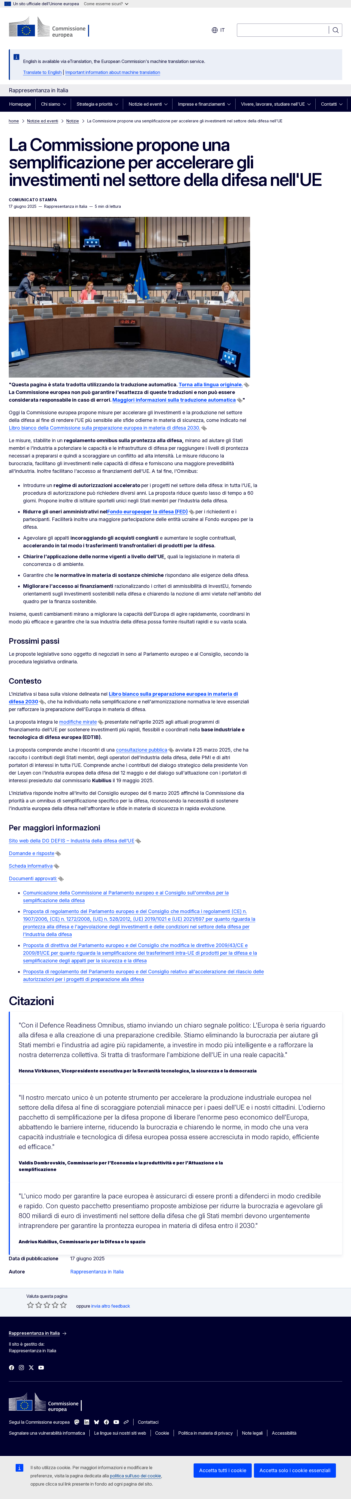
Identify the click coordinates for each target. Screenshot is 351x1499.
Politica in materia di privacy (205, 1433)
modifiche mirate (78, 722)
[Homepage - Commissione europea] (52, 27)
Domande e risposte (31, 853)
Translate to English (42, 72)
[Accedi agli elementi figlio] (66, 104)
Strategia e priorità (94, 104)
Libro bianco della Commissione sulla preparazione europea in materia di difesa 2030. (104, 428)
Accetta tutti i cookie (222, 1470)
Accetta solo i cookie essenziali (294, 1470)
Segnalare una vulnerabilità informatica (47, 1433)
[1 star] (30, 1304)
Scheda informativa (31, 866)
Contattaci (148, 1422)
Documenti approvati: (33, 878)
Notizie (72, 121)
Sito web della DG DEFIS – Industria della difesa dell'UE (71, 841)
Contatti (329, 104)
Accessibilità (284, 1433)
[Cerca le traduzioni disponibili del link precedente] (246, 385)
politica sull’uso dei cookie (135, 1475)
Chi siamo (50, 104)
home (14, 121)
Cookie (162, 1433)
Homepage (20, 104)
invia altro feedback (110, 1306)
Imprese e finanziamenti (201, 104)
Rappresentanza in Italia (97, 1271)
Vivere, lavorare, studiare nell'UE (273, 104)
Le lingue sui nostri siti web (120, 1433)
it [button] (222, 30)
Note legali (252, 1433)
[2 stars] (34, 1304)
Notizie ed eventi (145, 104)
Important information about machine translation (112, 72)
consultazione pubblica (141, 750)
